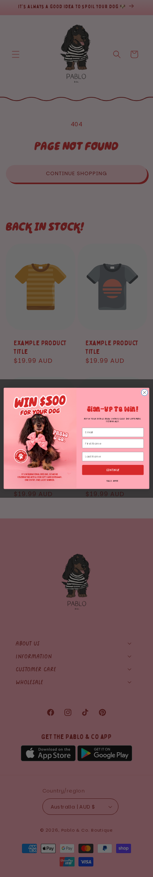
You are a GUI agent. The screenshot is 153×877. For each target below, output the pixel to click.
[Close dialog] (144, 392)
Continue (113, 470)
